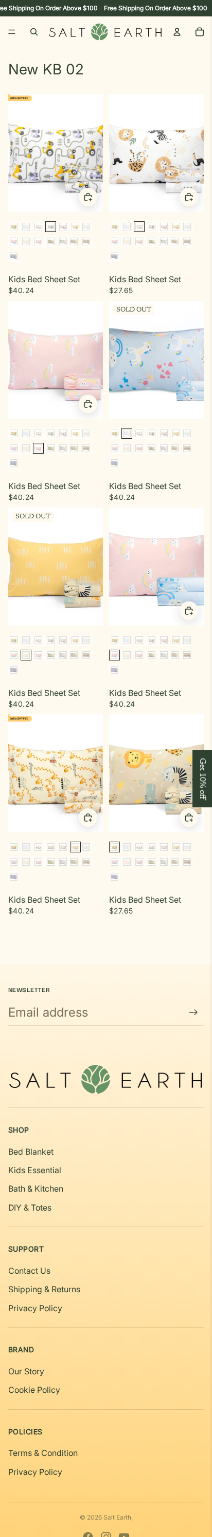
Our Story (26, 1371)
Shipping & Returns (44, 1289)
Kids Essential (34, 1170)
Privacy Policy (35, 1308)
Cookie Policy (34, 1390)
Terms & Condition (43, 1453)
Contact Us (29, 1271)
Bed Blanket (31, 1151)
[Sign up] (193, 1012)
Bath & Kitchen (35, 1188)
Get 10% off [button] (202, 778)
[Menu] (12, 32)
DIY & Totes (29, 1207)
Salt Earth (117, 1517)
